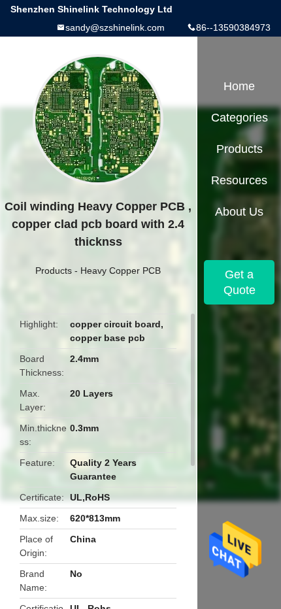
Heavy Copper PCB (120, 270)
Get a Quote (239, 282)
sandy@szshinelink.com (115, 27)
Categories (239, 117)
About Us (239, 211)
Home (239, 86)
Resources (239, 180)
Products (53, 270)
